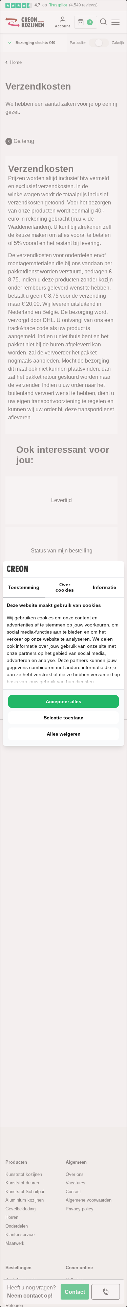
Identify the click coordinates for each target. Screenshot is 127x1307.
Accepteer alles (63, 701)
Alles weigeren (64, 734)
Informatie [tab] (104, 587)
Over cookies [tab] (65, 587)
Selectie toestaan (64, 717)
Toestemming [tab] (23, 587)
